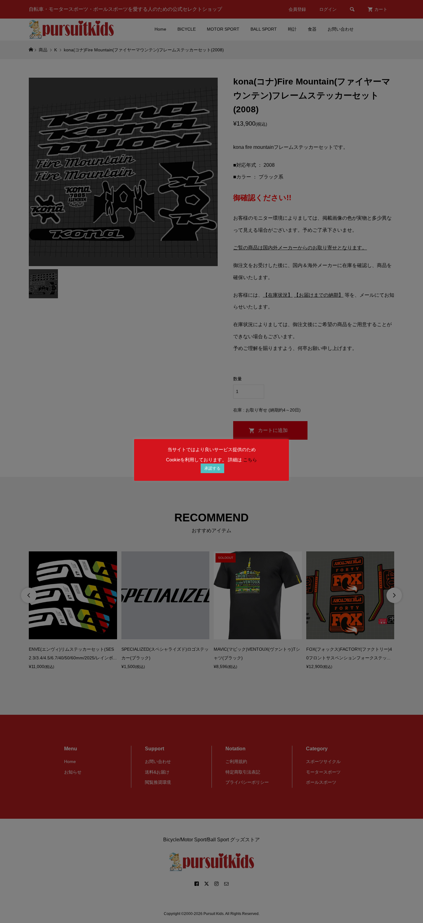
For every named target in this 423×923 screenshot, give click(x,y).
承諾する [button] (212, 468)
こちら (250, 459)
